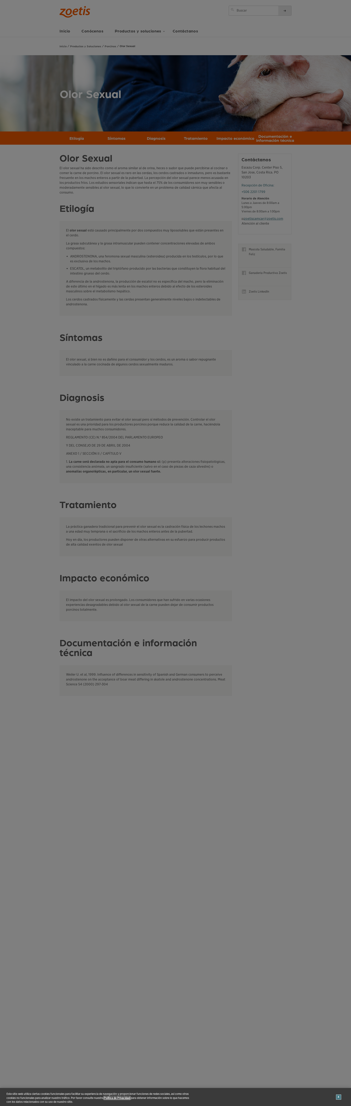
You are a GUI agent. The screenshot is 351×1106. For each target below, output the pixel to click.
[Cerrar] (338, 1097)
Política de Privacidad (117, 1098)
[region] (175, 1097)
